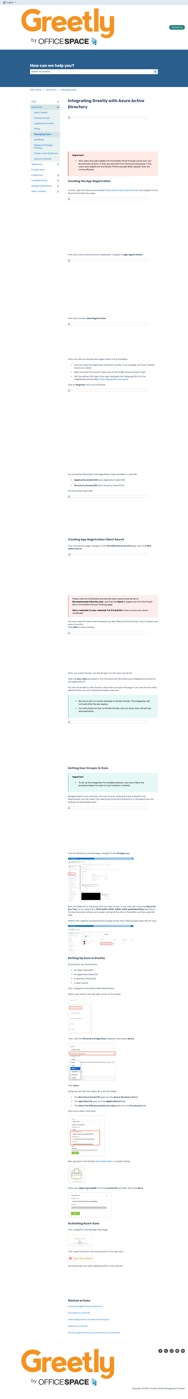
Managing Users (68, 90)
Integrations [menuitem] (37, 175)
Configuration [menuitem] (38, 169)
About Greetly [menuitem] (41, 112)
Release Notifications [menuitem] (41, 186)
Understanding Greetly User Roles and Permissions (88, 1320)
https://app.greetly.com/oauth (113, 379)
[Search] (155, 71)
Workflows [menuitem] (39, 139)
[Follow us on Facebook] (160, 1351)
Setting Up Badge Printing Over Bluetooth (85, 1306)
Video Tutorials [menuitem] (38, 191)
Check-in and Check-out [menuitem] (46, 153)
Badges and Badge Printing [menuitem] (43, 146)
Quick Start (51, 90)
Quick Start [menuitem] (36, 107)
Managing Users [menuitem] (42, 134)
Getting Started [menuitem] (41, 118)
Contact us (177, 27)
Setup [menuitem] (37, 129)
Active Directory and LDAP (79, 1313)
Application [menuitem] (36, 164)
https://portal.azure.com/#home (121, 190)
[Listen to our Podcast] (177, 1351)
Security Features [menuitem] (42, 159)
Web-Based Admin (104, 1161)
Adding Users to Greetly (77, 1326)
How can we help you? (52, 65)
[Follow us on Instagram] (172, 1351)
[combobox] (91, 71)
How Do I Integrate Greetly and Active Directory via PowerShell (94, 1333)
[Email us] (183, 1351)
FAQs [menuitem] (33, 101)
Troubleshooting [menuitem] (39, 180)
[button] (58, 102)
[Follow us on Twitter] (166, 1351)
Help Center (35, 90)
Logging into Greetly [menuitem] (44, 123)
